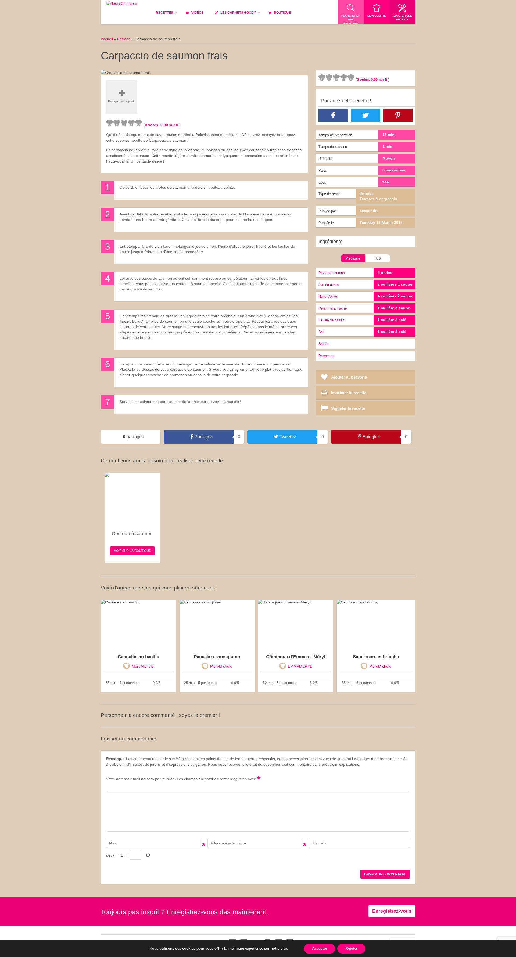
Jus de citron (328, 285)
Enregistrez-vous (391, 911)
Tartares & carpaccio (378, 199)
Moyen (388, 158)
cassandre (369, 210)
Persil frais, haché (332, 308)
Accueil (107, 39)
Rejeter (351, 948)
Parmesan (326, 356)
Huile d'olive (327, 296)
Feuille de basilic (331, 320)
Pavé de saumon (331, 273)
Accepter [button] (319, 948)
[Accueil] (121, 3)
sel (321, 332)
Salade (323, 344)
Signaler (293, 77)
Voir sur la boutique (132, 551)
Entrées (123, 39)
